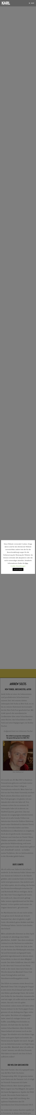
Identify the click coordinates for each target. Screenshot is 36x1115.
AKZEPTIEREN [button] (18, 569)
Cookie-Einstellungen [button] (18, 566)
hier (26, 563)
